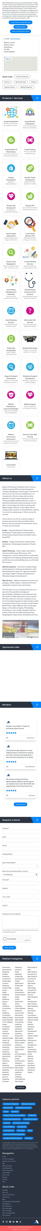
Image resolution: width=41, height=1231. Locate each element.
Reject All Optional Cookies (20, 31)
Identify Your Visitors (9, 1161)
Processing (20, 1130)
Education (15, 1111)
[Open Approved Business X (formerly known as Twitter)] (20, 1222)
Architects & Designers (11, 1104)
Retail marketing (20, 1040)
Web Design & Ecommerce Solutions (32, 979)
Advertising (6, 967)
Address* (5, 888)
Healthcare (32, 1115)
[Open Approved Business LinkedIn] (13, 1222)
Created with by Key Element (20, 1229)
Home (4, 1157)
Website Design (33, 1017)
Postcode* (5, 880)
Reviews (33, 82)
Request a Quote (9, 87)
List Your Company (8, 1159)
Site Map (5, 1190)
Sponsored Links (21, 82)
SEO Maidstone (7, 1206)
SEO (16, 1052)
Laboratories (22, 1127)
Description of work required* (11, 914)
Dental (6, 1111)
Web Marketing (33, 1006)
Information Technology (21, 1123)
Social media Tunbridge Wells (11, 1201)
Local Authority (9, 1130)
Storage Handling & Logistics (13, 1138)
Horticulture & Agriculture (12, 1119)
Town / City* (6, 897)
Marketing (5, 1052)
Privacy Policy (6, 14)
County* (5, 905)
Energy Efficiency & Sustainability (14, 1115)
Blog (3, 1199)
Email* (4, 837)
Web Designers (33, 997)
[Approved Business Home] (36, 1221)
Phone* (4, 845)
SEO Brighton (6, 1204)
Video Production (7, 1170)
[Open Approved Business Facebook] (3, 1222)
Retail (30, 1130)
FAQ (3, 1182)
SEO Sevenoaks (7, 1208)
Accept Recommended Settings (20, 22)
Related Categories (26, 87)
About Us (7, 82)
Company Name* (7, 854)
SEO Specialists (20, 1054)
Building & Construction (23, 1108)
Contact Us (20, 1087)
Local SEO (5, 1049)
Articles (4, 1179)
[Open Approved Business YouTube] (17, 1222)
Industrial (7, 1123)
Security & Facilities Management (14, 1134)
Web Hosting (32, 1004)
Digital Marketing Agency (5, 999)
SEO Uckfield (6, 1215)
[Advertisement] (20, 675)
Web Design (19, 1081)
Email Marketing (7, 1020)
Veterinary (28, 1138)
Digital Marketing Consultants (6, 1006)
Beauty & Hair (8, 1108)
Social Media (6, 1172)
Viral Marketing (20, 1079)
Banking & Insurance (28, 1104)
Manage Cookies (20, 27)
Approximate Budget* (9, 862)
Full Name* (5, 828)
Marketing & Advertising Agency (6, 1056)
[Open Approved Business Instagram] (7, 1222)
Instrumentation (9, 1127)
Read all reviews (20, 804)
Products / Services (22, 76)
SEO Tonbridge (7, 1211)
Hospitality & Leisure (30, 1119)
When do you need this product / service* (15, 871)
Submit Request (9, 947)
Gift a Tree (5, 1175)
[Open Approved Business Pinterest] (10, 1222)
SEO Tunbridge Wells (8, 1213)
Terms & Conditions (8, 1195)
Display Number (15, 39)
